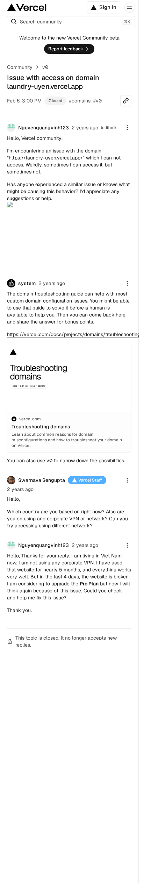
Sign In (107, 7)
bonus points (79, 322)
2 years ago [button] (85, 127)
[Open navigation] (129, 7)
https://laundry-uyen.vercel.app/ (46, 158)
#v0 (97, 101)
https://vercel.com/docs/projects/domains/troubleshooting (73, 334)
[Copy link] (125, 100)
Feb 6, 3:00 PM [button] (24, 101)
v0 (45, 67)
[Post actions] (127, 127)
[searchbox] (71, 21)
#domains (80, 101)
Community (20, 67)
